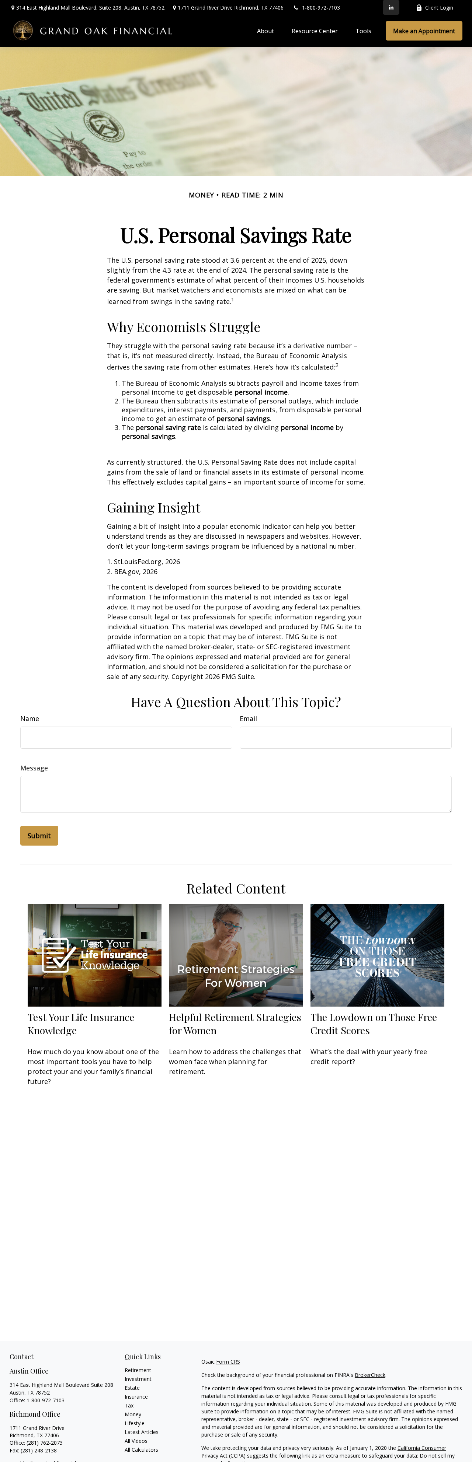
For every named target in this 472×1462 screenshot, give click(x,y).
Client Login (439, 7)
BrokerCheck (370, 1374)
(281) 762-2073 (45, 1442)
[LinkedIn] (391, 7)
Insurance (136, 1396)
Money (133, 1414)
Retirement (138, 1370)
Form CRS (228, 1361)
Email (248, 718)
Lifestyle (135, 1423)
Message (34, 767)
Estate (132, 1387)
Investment (138, 1378)
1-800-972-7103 (321, 7)
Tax (129, 1405)
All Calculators (141, 1449)
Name (29, 718)
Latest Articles (142, 1431)
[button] (265, 31)
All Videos (136, 1440)
